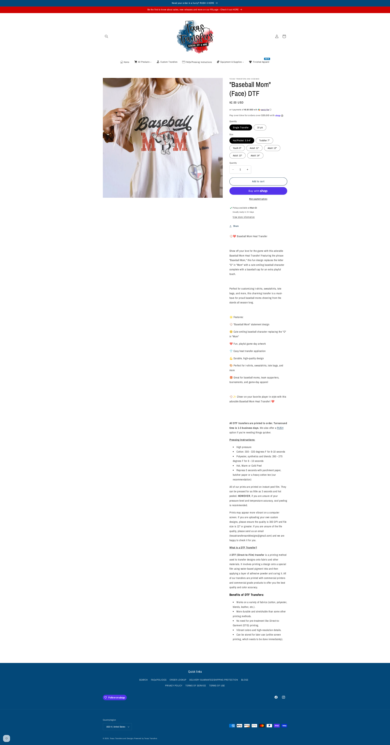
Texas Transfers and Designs (122, 738)
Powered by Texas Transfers (145, 738)
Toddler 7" (264, 140)
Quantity (233, 163)
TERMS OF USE (217, 685)
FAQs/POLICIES (159, 679)
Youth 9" (237, 148)
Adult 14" (255, 155)
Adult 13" (237, 155)
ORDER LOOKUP (178, 679)
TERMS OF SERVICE (195, 685)
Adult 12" (272, 148)
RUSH (280, 428)
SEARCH (143, 679)
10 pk (260, 127)
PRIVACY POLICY (173, 685)
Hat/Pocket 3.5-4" (242, 140)
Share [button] (236, 226)
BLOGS (244, 679)
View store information (244, 217)
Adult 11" (254, 148)
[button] (106, 36)
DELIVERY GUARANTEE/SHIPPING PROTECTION (213, 679)
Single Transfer (241, 127)
